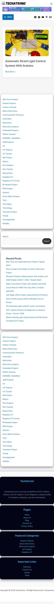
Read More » (10, 72)
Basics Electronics (10, 111)
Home (27, 515)
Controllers (7, 119)
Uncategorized (8, 220)
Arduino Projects (9, 103)
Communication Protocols (13, 115)
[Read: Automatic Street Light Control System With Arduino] (27, 41)
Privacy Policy (27, 526)
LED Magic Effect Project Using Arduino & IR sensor (27, 295)
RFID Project (8, 189)
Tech (5, 200)
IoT (4, 146)
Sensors (6, 192)
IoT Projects (7, 150)
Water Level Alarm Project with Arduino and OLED (26, 284)
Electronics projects (11, 127)
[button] (51, 3)
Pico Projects (8, 165)
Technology (7, 208)
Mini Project (7, 158)
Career (27, 573)
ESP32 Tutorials (9, 134)
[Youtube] (43, 17)
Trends (5, 216)
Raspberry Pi (8, 177)
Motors (5, 161)
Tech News (7, 204)
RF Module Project (10, 185)
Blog (27, 520)
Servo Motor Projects (11, 196)
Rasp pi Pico (8, 173)
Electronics (7, 123)
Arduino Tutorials (9, 107)
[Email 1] (50, 17)
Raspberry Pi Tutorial (11, 181)
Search (5, 236)
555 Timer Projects (10, 99)
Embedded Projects (10, 130)
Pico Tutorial (8, 169)
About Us (27, 518)
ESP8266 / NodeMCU (11, 138)
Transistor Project (10, 212)
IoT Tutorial (7, 154)
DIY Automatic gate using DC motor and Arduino (25, 306)
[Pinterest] (46, 17)
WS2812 (6, 223)
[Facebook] (35, 17)
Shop (27, 575)
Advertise (27, 567)
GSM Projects (8, 142)
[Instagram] (39, 17)
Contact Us (27, 523)
